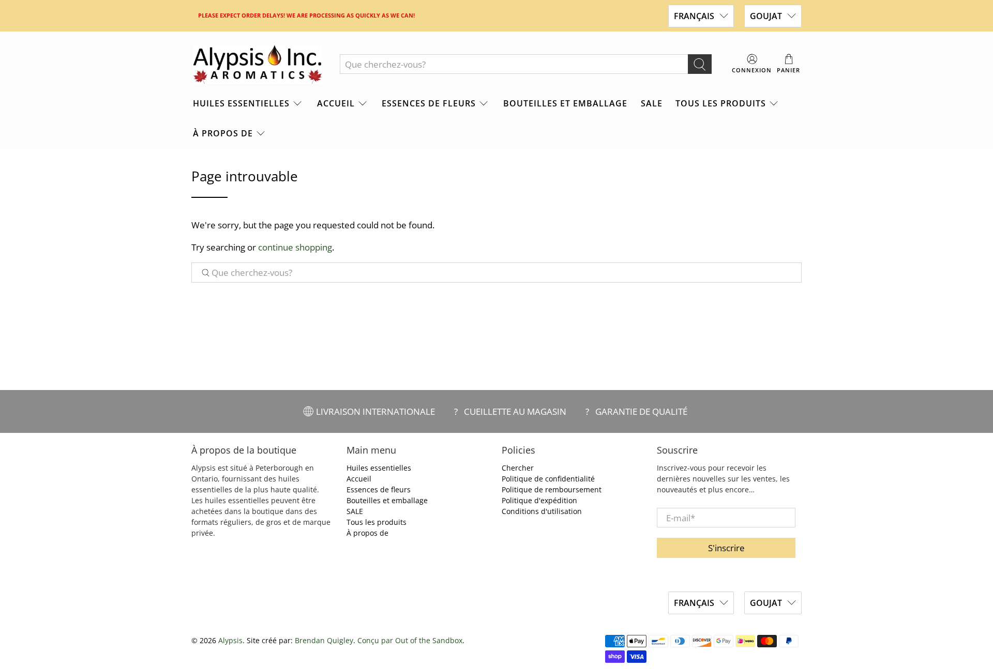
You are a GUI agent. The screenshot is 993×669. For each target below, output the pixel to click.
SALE (652, 103)
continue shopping (295, 247)
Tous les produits (720, 103)
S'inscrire (726, 548)
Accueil (336, 103)
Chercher (518, 468)
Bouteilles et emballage (565, 103)
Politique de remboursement (551, 489)
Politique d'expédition (539, 500)
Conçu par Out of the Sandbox (409, 640)
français (694, 16)
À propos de (223, 133)
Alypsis (230, 640)
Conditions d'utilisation (542, 511)
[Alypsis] (257, 64)
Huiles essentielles (241, 103)
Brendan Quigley (324, 640)
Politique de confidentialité (548, 479)
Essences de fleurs (429, 103)
